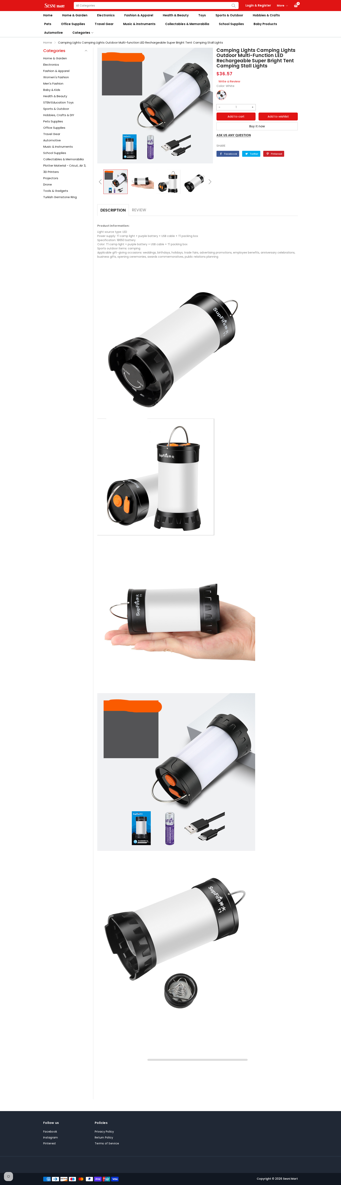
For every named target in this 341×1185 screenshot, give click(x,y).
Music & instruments (139, 24)
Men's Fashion (53, 83)
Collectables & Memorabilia (187, 24)
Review (139, 210)
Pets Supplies (53, 121)
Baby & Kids (51, 90)
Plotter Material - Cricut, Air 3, (64, 165)
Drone (47, 184)
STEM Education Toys (58, 102)
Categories (81, 33)
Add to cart (236, 116)
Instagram (50, 1137)
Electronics (105, 15)
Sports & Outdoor (229, 15)
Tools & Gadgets (55, 191)
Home (47, 15)
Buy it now (257, 126)
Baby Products (265, 24)
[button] (100, 181)
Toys (202, 15)
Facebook (50, 1132)
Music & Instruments (58, 147)
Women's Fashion (56, 77)
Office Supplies (73, 24)
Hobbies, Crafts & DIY (58, 115)
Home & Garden (74, 15)
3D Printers (51, 172)
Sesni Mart (290, 1179)
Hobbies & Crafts (266, 15)
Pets (47, 24)
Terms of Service (107, 1143)
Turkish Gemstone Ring (60, 197)
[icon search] (234, 5)
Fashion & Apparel (138, 15)
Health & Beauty (175, 15)
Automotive (53, 33)
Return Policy (104, 1137)
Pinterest (49, 1143)
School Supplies (231, 24)
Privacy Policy (104, 1132)
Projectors (50, 178)
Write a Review (229, 81)
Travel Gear (104, 24)
